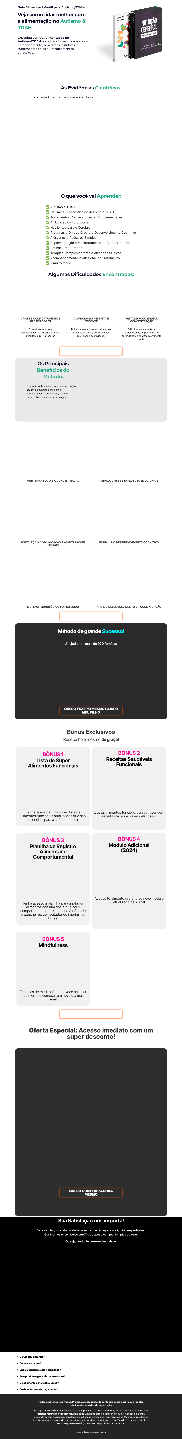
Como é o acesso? (30, 1363)
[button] (18, 674)
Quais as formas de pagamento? (38, 1389)
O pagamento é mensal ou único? (39, 1382)
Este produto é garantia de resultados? (42, 1376)
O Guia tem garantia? (32, 1356)
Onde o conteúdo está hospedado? (40, 1369)
